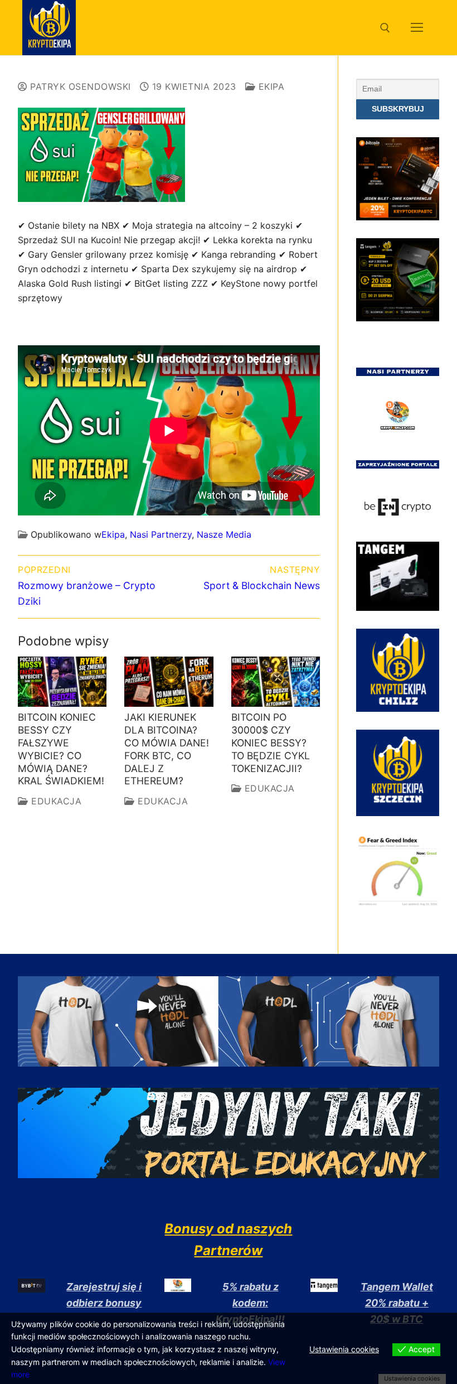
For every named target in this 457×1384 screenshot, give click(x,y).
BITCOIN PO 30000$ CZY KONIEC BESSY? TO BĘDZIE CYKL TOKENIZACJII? (270, 742)
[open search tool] (385, 28)
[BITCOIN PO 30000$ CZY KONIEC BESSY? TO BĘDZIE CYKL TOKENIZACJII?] (275, 682)
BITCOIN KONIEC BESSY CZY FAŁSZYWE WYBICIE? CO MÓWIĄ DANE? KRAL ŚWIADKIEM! (61, 749)
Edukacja (54, 801)
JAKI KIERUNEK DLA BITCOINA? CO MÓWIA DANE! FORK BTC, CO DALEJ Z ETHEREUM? (166, 749)
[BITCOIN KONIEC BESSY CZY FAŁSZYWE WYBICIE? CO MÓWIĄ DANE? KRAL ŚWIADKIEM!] (62, 682)
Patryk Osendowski (79, 86)
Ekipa (269, 86)
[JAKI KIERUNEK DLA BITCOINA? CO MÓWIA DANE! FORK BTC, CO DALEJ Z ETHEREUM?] (168, 682)
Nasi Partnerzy (161, 534)
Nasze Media (224, 534)
